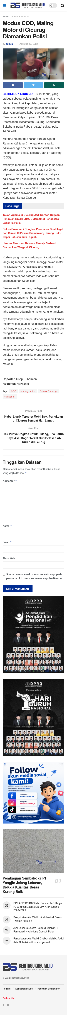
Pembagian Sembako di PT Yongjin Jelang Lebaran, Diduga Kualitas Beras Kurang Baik (25, 884)
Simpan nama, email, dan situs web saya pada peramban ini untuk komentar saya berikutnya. (34, 576)
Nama (7, 526)
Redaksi (7, 988)
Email (7, 542)
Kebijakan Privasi (24, 988)
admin (9, 43)
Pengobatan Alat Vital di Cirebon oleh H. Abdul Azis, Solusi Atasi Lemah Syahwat (38, 940)
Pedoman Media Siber (49, 988)
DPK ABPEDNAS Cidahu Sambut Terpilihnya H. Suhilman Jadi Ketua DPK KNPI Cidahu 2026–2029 (37, 906)
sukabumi (9, 396)
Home (6, 16)
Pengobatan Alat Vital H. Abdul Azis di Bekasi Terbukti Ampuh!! (37, 919)
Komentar (10, 481)
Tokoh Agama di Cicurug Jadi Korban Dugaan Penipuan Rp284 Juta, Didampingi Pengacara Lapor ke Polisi (31, 219)
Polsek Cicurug (48, 391)
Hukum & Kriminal (20, 16)
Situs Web (9, 558)
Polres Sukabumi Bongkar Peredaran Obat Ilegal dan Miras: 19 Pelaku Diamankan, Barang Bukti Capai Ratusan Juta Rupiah (33, 233)
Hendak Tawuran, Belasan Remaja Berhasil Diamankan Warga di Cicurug (29, 245)
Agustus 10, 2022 (28, 43)
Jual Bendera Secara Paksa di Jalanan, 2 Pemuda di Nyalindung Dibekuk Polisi (35, 929)
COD (13, 391)
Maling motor (28, 391)
